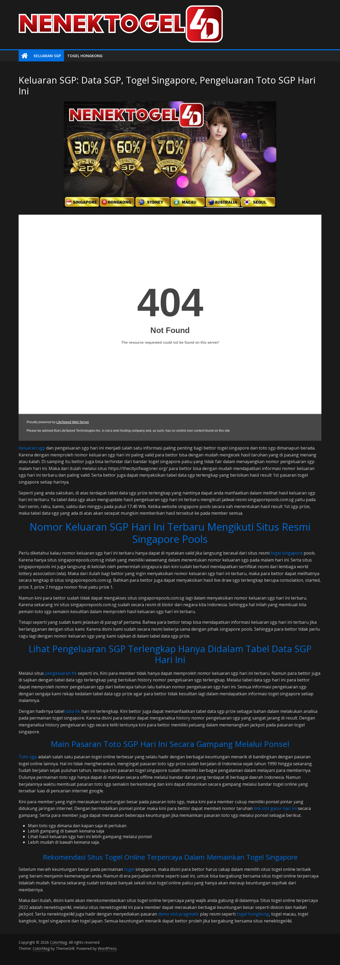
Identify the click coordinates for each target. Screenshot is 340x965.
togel (129, 869)
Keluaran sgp (32, 448)
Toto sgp (28, 757)
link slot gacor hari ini (275, 808)
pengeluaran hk (61, 673)
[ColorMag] (25, 55)
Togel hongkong (85, 55)
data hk (72, 711)
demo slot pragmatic (178, 914)
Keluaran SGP (47, 55)
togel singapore (287, 553)
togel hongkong (253, 914)
